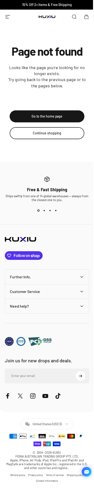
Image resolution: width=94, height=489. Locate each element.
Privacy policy (33, 475)
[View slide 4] (56, 210)
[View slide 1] (38, 210)
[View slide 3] (50, 210)
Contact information (45, 480)
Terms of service (53, 475)
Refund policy (15, 475)
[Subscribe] (77, 376)
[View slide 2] (44, 210)
